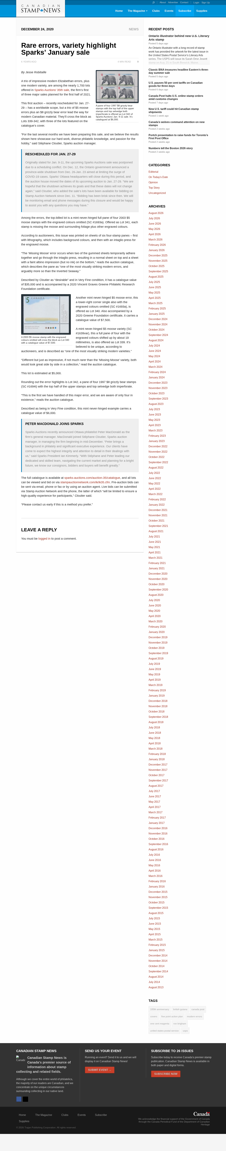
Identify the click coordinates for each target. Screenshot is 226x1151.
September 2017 (158, 780)
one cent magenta (159, 1023)
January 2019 (157, 695)
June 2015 (155, 923)
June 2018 (155, 732)
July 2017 (154, 791)
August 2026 (156, 213)
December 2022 (158, 446)
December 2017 (158, 764)
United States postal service (164, 1030)
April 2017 (155, 807)
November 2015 (158, 897)
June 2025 (155, 287)
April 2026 (155, 234)
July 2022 (154, 473)
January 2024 (157, 377)
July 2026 (154, 218)
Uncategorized (157, 193)
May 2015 (154, 929)
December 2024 (158, 319)
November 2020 (158, 579)
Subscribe (184, 10)
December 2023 (158, 382)
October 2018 (156, 711)
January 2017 (157, 823)
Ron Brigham (179, 1023)
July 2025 (154, 282)
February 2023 (157, 435)
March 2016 (155, 876)
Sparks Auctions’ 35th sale (51, 90)
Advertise (173, 2)
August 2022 (156, 467)
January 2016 (157, 886)
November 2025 (158, 260)
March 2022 (155, 494)
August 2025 (156, 276)
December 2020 (158, 573)
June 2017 (155, 796)
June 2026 (155, 223)
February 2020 (157, 626)
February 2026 (157, 244)
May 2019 (154, 674)
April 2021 (155, 552)
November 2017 (158, 769)
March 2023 (155, 430)
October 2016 (156, 838)
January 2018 (157, 759)
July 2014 (154, 982)
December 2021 (158, 510)
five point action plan (172, 1016)
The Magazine (136, 10)
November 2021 (158, 515)
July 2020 (154, 600)
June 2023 (155, 414)
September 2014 (158, 971)
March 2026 (155, 239)
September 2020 (158, 589)
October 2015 (156, 902)
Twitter (25, 1099)
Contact (184, 2)
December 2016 (158, 828)
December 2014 (158, 955)
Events (169, 10)
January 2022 (157, 504)
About (163, 2)
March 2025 (155, 303)
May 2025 (154, 292)
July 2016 (154, 854)
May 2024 (154, 356)
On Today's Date (158, 177)
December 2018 (158, 701)
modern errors (194, 1016)
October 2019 (156, 648)
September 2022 (158, 462)
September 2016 (158, 844)
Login (196, 2)
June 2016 (155, 860)
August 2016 (156, 849)
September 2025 (158, 271)
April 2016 (155, 870)
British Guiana (180, 1009)
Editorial (153, 171)
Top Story (154, 187)
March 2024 (155, 366)
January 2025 (157, 313)
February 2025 (157, 308)
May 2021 (154, 547)
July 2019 (154, 663)
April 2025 (155, 297)
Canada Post (197, 1009)
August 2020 (156, 594)
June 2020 (155, 605)
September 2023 (158, 398)
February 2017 (157, 817)
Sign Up (206, 2)
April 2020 (155, 616)
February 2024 (157, 372)
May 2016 (154, 865)
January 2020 (157, 632)
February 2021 (157, 563)
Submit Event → (99, 1069)
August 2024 (156, 340)
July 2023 (154, 409)
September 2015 (158, 907)
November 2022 (158, 451)
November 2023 (158, 388)
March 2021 (155, 557)
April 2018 (155, 743)
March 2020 (155, 621)
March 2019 (155, 685)
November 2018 (158, 706)
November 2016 (158, 833)
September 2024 (158, 335)
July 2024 (154, 345)
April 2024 (155, 361)
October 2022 (156, 457)
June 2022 (155, 478)
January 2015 (157, 950)
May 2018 (154, 738)
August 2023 (156, 404)
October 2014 (156, 966)
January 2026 (157, 250)
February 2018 (157, 754)
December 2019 (158, 637)
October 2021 (156, 520)
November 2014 (158, 960)
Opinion (153, 182)
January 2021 (157, 568)
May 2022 (154, 483)
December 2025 (158, 255)
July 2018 (154, 727)
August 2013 (156, 987)
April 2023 (155, 425)
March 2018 (155, 748)
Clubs (156, 10)
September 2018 (158, 716)
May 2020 (154, 610)
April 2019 (155, 679)
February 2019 (157, 690)
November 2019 (158, 642)
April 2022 (155, 488)
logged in (44, 538)
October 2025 (156, 266)
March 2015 (155, 939)
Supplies (201, 10)
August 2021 (156, 531)
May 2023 (154, 419)
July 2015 (154, 918)
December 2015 (158, 891)
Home (119, 10)
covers (153, 1016)
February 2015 (157, 945)
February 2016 (157, 881)
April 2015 (155, 934)
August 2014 (156, 976)
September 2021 (158, 526)
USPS (185, 1030)
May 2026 (154, 229)
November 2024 (158, 324)
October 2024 (156, 329)
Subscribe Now (165, 1073)
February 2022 (157, 499)
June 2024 (155, 351)
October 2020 (156, 584)
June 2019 (155, 669)
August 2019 (156, 658)
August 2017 (156, 785)
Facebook (19, 1099)
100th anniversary (159, 1009)
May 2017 (154, 801)
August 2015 (156, 913)
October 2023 (156, 393)
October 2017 (156, 775)
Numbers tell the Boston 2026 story (171, 148)
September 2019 (158, 653)
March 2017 (155, 812)
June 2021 (155, 541)
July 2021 (154, 536)
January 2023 (157, 441)
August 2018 (156, 722)
